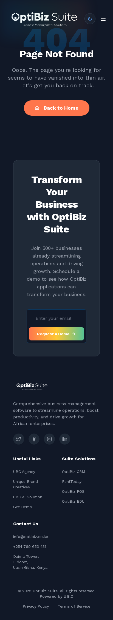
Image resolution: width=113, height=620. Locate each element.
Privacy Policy (36, 606)
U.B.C (68, 596)
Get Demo (22, 507)
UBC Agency (24, 471)
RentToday (71, 481)
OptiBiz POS (73, 491)
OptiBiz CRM (73, 471)
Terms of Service (74, 606)
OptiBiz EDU (73, 501)
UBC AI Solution (27, 497)
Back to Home (61, 108)
